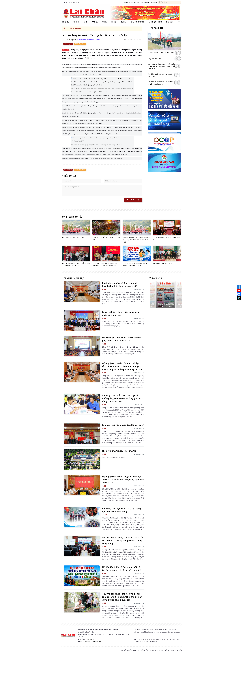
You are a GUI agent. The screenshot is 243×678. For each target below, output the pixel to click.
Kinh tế (104, 22)
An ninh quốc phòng (155, 22)
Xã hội (86, 22)
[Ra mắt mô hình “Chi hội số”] (167, 253)
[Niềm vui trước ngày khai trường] (82, 459)
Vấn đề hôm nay (75, 28)
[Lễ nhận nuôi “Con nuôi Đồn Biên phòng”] (82, 433)
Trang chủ (65, 22)
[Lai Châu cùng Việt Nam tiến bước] (76, 227)
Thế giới (113, 22)
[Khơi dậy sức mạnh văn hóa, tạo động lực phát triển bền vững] (82, 517)
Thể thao (123, 22)
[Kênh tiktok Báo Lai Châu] (239, 298)
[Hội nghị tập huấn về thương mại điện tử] (167, 227)
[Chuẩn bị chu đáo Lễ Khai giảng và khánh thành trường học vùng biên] (82, 291)
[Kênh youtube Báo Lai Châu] (239, 290)
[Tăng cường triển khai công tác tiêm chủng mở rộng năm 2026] (137, 253)
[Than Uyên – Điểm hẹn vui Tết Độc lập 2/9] (106, 227)
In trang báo (68, 44)
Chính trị (76, 22)
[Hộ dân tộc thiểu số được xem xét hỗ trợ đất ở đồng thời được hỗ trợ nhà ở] (82, 575)
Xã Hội (65, 28)
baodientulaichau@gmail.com (92, 641)
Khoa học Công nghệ (137, 22)
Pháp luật (169, 22)
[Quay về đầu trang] (239, 673)
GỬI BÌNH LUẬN (134, 200)
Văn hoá (95, 22)
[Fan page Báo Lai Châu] (239, 287)
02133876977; (90, 639)
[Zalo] (239, 294)
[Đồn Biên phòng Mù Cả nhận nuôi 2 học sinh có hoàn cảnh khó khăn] (106, 253)
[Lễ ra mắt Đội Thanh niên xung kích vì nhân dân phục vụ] (82, 320)
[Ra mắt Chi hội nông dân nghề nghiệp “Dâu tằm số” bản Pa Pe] (76, 253)
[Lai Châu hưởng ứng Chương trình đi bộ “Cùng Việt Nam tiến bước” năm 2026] (137, 227)
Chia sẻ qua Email (80, 44)
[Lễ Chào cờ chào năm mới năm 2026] (164, 40)
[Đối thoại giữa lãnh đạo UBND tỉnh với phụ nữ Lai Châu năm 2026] (82, 346)
